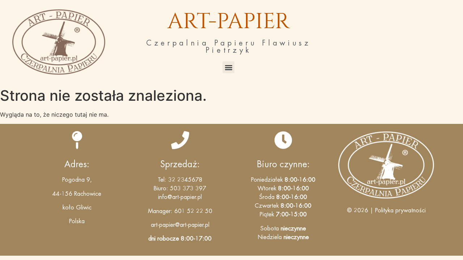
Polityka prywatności (400, 210)
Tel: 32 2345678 (180, 180)
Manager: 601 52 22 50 (180, 211)
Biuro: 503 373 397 (180, 188)
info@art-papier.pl (180, 197)
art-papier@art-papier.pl (180, 225)
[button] (228, 67)
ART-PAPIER (228, 21)
